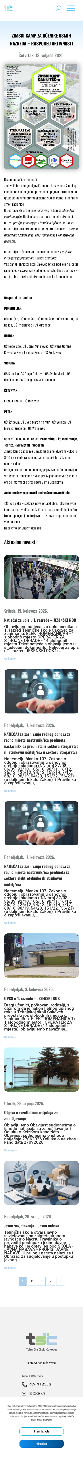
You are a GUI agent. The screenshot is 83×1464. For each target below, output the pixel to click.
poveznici (48, 1419)
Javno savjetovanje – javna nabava (31, 1225)
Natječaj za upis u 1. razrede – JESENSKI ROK (40, 620)
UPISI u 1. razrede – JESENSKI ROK (32, 998)
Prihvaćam (41, 1444)
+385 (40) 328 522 (40, 1384)
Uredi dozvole (41, 1431)
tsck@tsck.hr (37, 1393)
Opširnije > (10, 658)
